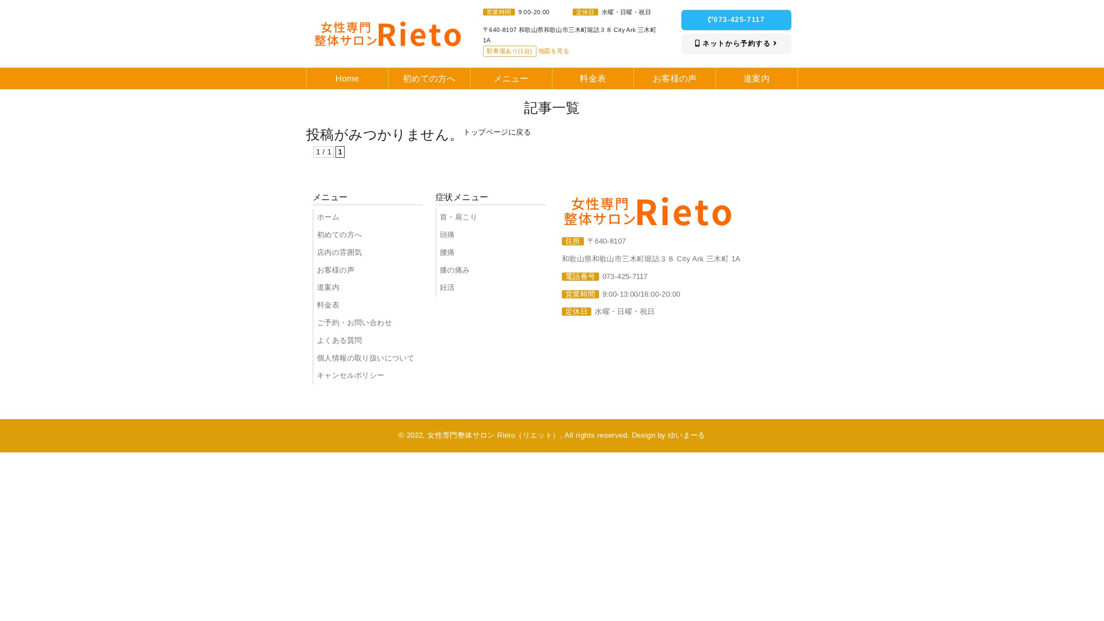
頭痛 (447, 235)
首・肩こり (458, 217)
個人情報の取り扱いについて (365, 358)
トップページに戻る (497, 132)
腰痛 (447, 252)
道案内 (328, 287)
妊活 (447, 287)
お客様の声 (335, 270)
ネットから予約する (737, 43)
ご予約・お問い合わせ (354, 323)
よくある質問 (339, 340)
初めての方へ (339, 235)
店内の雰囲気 (339, 252)
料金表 (328, 305)
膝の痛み (455, 270)
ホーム (328, 217)
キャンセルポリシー (351, 375)
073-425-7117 (739, 19)
